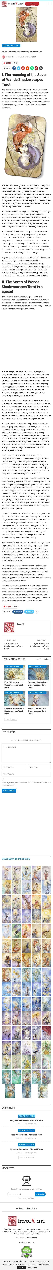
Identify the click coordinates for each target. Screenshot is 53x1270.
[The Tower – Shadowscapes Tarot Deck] (16, 916)
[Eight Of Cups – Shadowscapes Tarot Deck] (36, 989)
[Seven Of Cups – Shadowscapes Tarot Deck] (26, 989)
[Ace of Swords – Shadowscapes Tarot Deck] (6, 1018)
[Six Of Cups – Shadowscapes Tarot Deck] (16, 989)
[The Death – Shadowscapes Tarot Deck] (36, 902)
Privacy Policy (31, 1208)
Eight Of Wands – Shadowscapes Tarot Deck (39, 646)
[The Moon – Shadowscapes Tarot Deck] (36, 916)
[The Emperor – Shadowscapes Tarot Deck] (46, 873)
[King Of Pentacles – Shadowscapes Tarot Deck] (14, 672)
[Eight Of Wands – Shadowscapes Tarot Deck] (46, 946)
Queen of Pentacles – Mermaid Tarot (26, 1149)
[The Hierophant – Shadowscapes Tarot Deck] (6, 887)
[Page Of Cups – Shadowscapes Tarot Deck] (16, 1004)
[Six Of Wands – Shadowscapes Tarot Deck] (26, 946)
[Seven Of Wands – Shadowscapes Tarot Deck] (36, 946)
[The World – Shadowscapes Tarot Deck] (16, 931)
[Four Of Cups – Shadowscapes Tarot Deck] (46, 975)
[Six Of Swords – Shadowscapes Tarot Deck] (6, 1033)
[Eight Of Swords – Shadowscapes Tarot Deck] (26, 1033)
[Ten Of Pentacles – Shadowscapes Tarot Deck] (36, 1077)
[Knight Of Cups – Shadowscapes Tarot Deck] (26, 1004)
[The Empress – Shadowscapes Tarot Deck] (36, 873)
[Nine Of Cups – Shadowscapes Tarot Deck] (46, 989)
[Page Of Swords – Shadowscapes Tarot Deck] (6, 1048)
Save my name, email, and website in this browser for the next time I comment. (26, 783)
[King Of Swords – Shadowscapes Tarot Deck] (36, 1048)
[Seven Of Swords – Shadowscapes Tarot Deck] (16, 1033)
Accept (22, 1267)
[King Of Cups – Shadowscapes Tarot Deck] (46, 1004)
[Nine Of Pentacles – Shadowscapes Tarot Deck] (26, 1077)
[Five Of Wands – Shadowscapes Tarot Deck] (16, 946)
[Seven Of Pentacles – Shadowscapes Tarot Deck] (6, 1077)
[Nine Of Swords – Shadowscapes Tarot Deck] (36, 1033)
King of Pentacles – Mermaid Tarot (26, 1135)
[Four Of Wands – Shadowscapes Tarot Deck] (6, 946)
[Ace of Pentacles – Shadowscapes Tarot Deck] (46, 1048)
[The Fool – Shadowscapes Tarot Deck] (6, 873)
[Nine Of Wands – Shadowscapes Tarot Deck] (6, 960)
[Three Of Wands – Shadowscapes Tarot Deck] (46, 931)
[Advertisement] (26, 340)
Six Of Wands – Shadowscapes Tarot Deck (13, 646)
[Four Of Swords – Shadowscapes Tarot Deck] (36, 1018)
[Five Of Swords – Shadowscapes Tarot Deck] (46, 1018)
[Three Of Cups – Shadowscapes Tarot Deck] (36, 975)
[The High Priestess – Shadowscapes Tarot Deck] (26, 873)
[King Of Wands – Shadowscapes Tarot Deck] (36, 960)
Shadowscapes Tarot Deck (11, 46)
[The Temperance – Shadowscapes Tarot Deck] (46, 902)
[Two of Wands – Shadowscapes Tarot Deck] (36, 931)
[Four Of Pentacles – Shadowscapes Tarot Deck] (26, 1062)
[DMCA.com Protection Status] (27, 1252)
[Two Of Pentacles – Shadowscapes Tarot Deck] (6, 1062)
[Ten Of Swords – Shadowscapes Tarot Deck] (46, 1033)
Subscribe (40, 1194)
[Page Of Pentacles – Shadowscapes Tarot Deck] (38, 698)
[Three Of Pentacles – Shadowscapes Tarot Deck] (16, 1062)
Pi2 (33, 1242)
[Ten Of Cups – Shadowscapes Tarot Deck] (6, 1004)
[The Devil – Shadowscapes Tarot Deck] (6, 916)
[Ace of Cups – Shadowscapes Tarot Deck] (16, 975)
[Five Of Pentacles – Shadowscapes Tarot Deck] (36, 1062)
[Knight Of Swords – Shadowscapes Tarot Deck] (16, 1048)
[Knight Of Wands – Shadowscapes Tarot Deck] (46, 960)
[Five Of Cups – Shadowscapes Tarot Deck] (6, 989)
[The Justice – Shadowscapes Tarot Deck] (16, 902)
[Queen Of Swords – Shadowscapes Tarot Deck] (26, 1048)
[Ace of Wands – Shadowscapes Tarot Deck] (26, 931)
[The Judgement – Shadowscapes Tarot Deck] (6, 931)
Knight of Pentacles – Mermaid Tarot (26, 1120)
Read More (32, 1267)
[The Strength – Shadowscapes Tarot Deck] (36, 887)
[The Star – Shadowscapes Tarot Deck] (26, 916)
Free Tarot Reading (32, 4)
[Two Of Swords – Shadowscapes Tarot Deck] (16, 1018)
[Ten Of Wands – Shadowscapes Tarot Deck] (16, 960)
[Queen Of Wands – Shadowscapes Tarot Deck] (6, 975)
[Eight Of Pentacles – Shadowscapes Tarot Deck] (16, 1077)
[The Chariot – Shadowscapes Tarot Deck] (26, 887)
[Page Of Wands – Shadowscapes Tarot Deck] (26, 960)
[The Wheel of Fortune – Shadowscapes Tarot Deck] (6, 902)
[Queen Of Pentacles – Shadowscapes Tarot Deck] (38, 672)
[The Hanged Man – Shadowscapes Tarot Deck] (26, 902)
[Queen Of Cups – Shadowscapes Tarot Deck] (36, 1004)
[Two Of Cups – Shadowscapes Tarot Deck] (26, 975)
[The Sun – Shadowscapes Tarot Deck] (46, 916)
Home (20, 1208)
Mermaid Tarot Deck (27, 1116)
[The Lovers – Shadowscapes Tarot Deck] (16, 887)
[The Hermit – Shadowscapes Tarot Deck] (46, 887)
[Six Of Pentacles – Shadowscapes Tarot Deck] (46, 1062)
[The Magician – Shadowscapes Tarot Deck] (16, 873)
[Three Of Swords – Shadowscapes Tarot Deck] (26, 1018)
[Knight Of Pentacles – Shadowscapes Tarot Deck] (14, 698)
